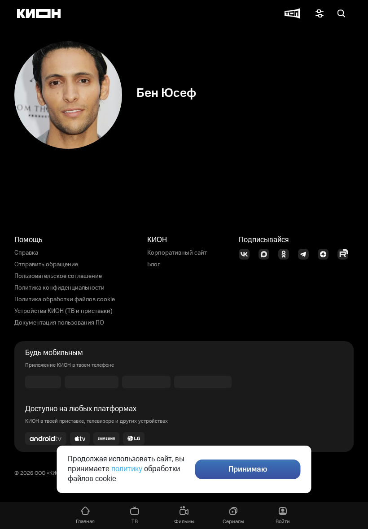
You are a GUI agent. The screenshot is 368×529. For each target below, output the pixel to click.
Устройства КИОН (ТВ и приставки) (63, 311)
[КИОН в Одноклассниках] (286, 254)
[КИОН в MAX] (266, 254)
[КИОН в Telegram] (306, 254)
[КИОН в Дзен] (326, 254)
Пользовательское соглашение (58, 276)
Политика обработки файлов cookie (64, 299)
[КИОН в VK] (247, 254)
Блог (153, 264)
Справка (26, 253)
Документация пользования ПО (59, 323)
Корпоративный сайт (177, 253)
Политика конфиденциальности (59, 288)
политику (126, 469)
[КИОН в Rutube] (345, 254)
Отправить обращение (46, 264)
